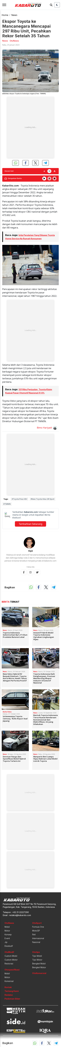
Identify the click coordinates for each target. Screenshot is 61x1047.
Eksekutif (9, 946)
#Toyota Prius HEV (19, 499)
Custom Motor (11, 960)
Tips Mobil (37, 956)
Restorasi (9, 963)
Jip (6, 942)
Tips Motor (37, 960)
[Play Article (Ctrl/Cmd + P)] (44, 179)
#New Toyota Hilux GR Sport (42, 499)
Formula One (38, 927)
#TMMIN (7, 504)
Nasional (36, 942)
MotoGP (36, 930)
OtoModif (9, 952)
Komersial (9, 981)
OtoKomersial (39, 973)
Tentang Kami (12, 991)
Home (5, 15)
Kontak (8, 987)
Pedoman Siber (12, 999)
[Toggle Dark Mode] (57, 4)
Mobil (7, 927)
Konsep (8, 934)
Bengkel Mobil (39, 963)
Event (7, 938)
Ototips (36, 952)
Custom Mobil (11, 956)
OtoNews (9, 923)
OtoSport (37, 923)
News (14, 15)
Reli (34, 934)
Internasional (38, 938)
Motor (7, 930)
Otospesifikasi (12, 969)
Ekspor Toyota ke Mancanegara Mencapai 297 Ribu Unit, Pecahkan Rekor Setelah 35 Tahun (26, 28)
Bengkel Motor (39, 967)
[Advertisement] (30, 127)
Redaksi (9, 995)
